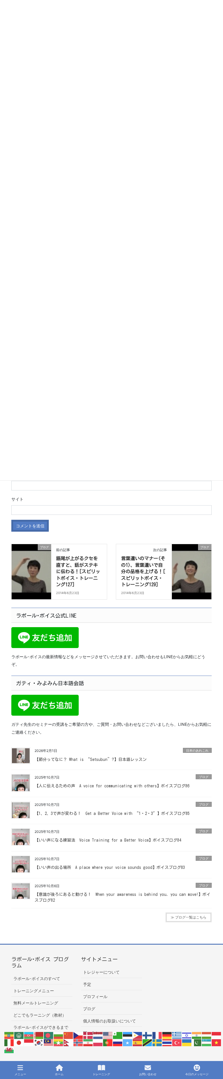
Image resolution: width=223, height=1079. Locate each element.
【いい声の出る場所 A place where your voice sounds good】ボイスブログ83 (110, 867)
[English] (108, 1035)
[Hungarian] (207, 1035)
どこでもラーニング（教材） (39, 1015)
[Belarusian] (39, 1035)
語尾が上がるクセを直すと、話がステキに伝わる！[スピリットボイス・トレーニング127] (78, 571)
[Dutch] (98, 1035)
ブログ (203, 777)
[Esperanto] (118, 1035)
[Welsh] (9, 1049)
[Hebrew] (187, 1035)
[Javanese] (29, 1042)
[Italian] (9, 1042)
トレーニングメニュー (33, 990)
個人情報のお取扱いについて (109, 1020)
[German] (167, 1035)
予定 (87, 984)
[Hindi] (197, 1035)
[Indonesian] (217, 1035)
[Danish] (88, 1035)
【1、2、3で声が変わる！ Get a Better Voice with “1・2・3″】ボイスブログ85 (112, 813)
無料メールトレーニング (35, 1002)
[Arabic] (19, 1035)
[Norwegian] (78, 1042)
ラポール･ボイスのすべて (36, 978)
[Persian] (88, 1042)
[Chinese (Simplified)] (68, 1035)
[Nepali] (68, 1042)
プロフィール (95, 996)
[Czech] (78, 1035)
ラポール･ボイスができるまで (40, 1027)
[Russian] (118, 1042)
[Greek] (177, 1035)
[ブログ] (31, 565)
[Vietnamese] (217, 1042)
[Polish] (98, 1042)
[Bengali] (49, 1035)
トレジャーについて (101, 972)
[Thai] (167, 1042)
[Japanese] (19, 1042)
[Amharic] (9, 1035)
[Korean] (39, 1042)
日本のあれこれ (197, 750)
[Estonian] (128, 1035)
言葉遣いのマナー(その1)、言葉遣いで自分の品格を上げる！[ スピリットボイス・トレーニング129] (143, 571)
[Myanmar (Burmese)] (59, 1042)
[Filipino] (138, 1035)
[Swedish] (157, 1042)
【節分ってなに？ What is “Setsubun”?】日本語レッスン (91, 759)
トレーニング (101, 1074)
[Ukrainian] (187, 1042)
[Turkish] (177, 1042)
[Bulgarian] (59, 1035)
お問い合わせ (148, 1074)
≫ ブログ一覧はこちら (188, 917)
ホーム (59, 1074)
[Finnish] (147, 1035)
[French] (157, 1035)
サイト (17, 499)
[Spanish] (138, 1042)
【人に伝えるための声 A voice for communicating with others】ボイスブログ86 (112, 786)
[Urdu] (197, 1042)
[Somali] (128, 1042)
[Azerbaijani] (29, 1035)
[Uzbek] (207, 1042)
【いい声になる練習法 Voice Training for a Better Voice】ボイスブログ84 (108, 840)
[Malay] (49, 1042)
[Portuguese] (108, 1042)
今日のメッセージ (196, 1074)
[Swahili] (147, 1042)
